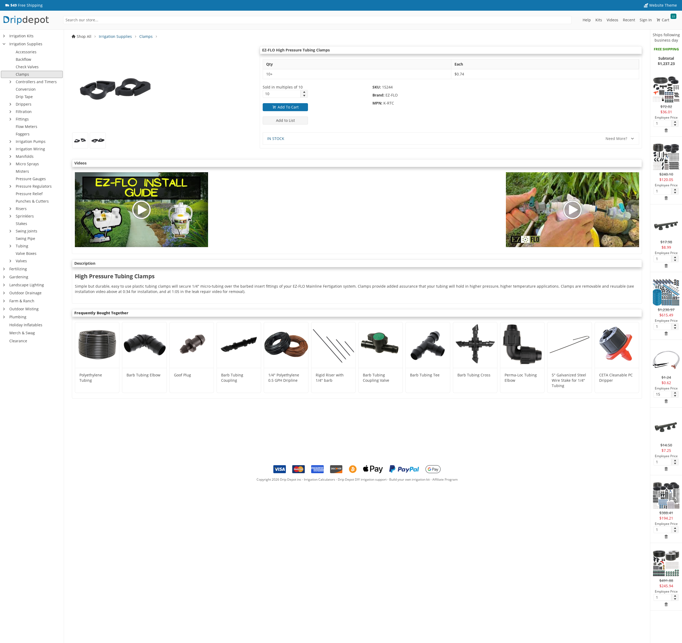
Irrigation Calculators (319, 479)
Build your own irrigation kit (409, 479)
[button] (24, 5)
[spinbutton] (281, 94)
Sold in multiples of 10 (283, 87)
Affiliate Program (445, 479)
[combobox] (317, 20)
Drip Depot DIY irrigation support (362, 479)
